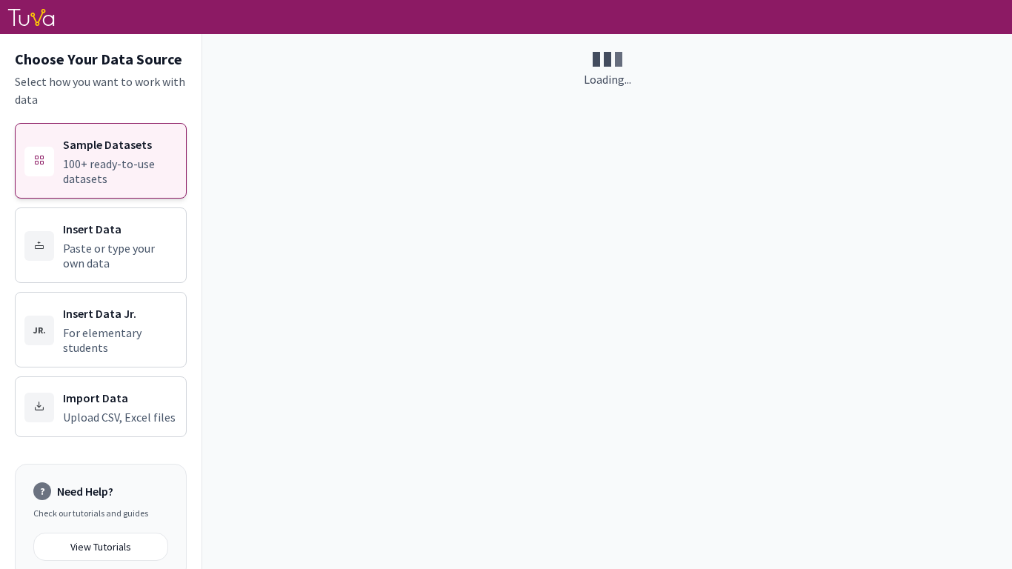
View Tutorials (100, 546)
